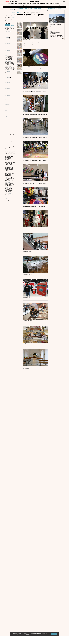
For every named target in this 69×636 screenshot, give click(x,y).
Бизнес (16, 3)
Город (24, 5)
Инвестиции (29, 3)
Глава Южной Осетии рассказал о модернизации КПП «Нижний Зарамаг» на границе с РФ (9, 135)
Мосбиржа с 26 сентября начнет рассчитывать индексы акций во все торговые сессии (9, 190)
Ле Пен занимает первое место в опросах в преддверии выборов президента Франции (9, 113)
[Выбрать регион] (55, 1)
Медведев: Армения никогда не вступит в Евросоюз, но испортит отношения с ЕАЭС (10, 152)
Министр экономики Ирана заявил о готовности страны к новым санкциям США (9, 46)
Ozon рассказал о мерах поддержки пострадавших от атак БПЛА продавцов (9, 101)
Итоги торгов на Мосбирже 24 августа (9, 29)
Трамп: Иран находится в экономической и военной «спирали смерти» (9, 119)
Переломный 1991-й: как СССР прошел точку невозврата (33, 8)
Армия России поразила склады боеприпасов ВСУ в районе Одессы (9, 124)
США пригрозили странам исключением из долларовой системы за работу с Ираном (9, 74)
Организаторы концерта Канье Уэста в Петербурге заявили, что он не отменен (10, 63)
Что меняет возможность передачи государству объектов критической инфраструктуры (9, 34)
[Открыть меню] (64, 1)
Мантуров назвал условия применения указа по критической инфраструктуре (9, 91)
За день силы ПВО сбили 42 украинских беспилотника (9, 97)
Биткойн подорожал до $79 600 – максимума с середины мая (9, 147)
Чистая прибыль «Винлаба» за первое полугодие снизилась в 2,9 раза (10, 163)
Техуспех (59, 5)
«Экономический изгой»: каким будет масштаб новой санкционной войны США (10, 68)
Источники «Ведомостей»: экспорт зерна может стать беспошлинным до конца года (9, 40)
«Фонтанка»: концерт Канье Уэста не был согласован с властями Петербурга (10, 129)
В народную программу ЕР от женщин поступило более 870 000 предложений (9, 85)
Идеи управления (19, 5)
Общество (52, 3)
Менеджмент (57, 3)
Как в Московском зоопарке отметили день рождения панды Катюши (9, 79)
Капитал (36, 5)
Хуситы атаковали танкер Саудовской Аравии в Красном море (9, 200)
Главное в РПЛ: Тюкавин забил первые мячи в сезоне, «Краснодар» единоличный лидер (9, 58)
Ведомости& (28, 5)
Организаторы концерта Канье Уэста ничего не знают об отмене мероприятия (9, 158)
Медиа (38, 3)
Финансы (24, 3)
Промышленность (45, 5)
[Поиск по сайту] (57, 1)
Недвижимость (42, 3)
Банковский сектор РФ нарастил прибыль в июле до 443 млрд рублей (9, 184)
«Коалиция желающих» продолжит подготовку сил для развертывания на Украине (9, 169)
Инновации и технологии (53, 5)
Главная (18, 10)
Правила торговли (12, 5)
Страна (40, 5)
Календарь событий (7, 9)
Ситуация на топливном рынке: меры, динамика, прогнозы (53, 8)
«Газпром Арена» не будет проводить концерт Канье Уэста (9, 195)
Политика (47, 3)
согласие (27, 634)
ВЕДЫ (7, 5)
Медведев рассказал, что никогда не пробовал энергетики (9, 52)
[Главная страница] (34, 1)
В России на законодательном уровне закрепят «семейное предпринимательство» (9, 142)
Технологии (34, 3)
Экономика (20, 3)
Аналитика (32, 5)
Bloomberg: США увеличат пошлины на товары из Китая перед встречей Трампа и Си (9, 107)
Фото (27, 10)
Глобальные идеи (11, 3)
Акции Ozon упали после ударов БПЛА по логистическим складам (9, 179)
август (12, 9)
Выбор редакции (20, 8)
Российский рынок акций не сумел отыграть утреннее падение (9, 174)
